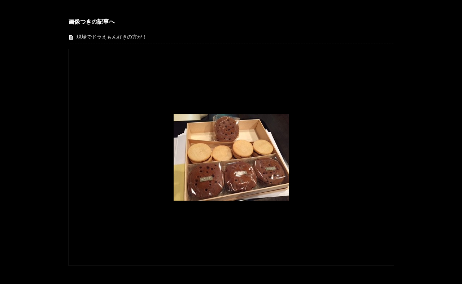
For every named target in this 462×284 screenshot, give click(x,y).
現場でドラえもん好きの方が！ (112, 37)
